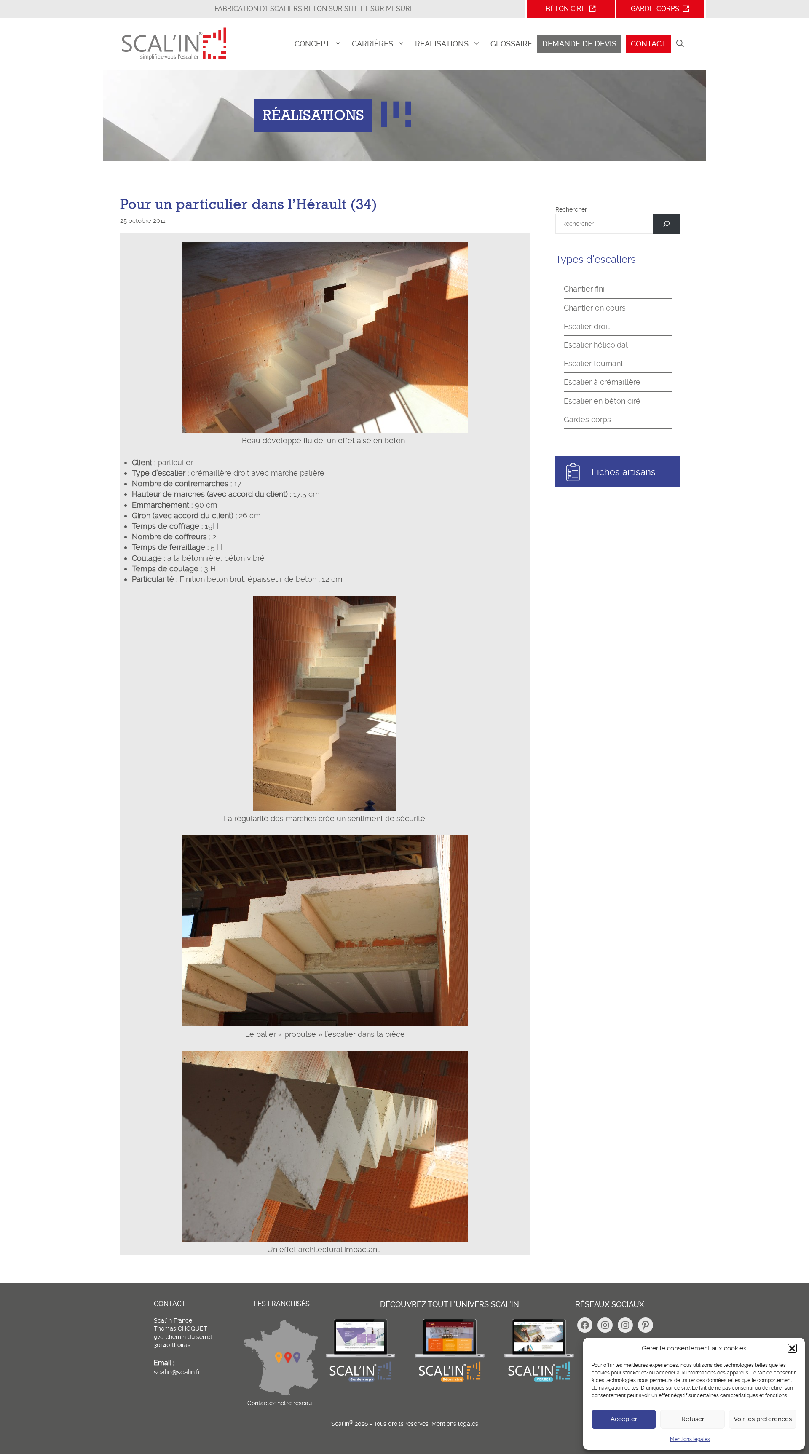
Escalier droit (587, 326)
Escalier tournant (593, 363)
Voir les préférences (763, 1419)
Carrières (372, 43)
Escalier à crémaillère (602, 382)
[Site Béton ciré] (449, 1380)
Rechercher (571, 209)
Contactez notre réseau (279, 1403)
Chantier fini (584, 288)
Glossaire (511, 43)
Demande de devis (579, 43)
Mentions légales (690, 1439)
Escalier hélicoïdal (596, 344)
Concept (312, 43)
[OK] (666, 224)
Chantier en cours (595, 307)
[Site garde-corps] (360, 1380)
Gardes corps (587, 419)
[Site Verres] (539, 1380)
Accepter (624, 1419)
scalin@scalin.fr (177, 1372)
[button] (792, 1348)
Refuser (692, 1419)
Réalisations (442, 43)
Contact (648, 43)
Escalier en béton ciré (602, 400)
